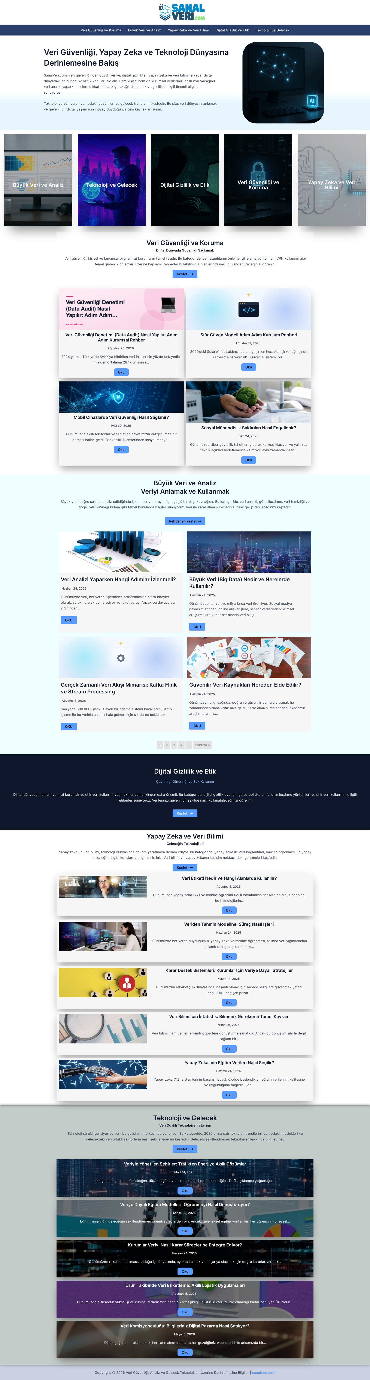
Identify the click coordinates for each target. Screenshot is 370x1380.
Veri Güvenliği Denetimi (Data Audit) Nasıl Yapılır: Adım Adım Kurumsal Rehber (121, 337)
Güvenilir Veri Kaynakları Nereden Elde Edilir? (245, 685)
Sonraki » (202, 745)
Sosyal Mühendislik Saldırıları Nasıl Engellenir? (248, 427)
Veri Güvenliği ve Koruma (101, 30)
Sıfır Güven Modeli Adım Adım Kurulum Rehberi (248, 334)
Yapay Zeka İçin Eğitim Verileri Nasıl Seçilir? (229, 1062)
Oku (121, 372)
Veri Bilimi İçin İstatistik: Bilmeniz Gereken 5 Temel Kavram (229, 1016)
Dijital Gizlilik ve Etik (232, 30)
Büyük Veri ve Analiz (144, 30)
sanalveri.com (264, 1372)
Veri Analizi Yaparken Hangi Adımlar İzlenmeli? (118, 579)
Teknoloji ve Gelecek (272, 30)
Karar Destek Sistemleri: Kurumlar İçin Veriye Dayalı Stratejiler (229, 970)
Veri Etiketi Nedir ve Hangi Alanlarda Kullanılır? (229, 878)
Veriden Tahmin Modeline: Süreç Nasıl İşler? (229, 924)
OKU (69, 620)
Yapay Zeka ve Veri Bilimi (188, 30)
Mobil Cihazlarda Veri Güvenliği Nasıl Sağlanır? (121, 417)
